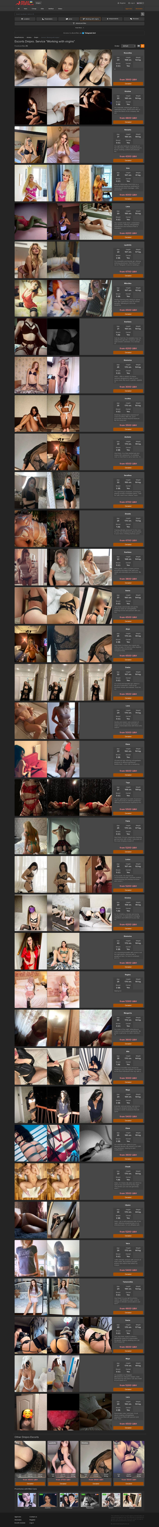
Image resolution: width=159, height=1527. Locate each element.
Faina (128, 821)
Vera (128, 1243)
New (25, 9)
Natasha (127, 130)
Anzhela (127, 437)
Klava (128, 744)
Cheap (34, 9)
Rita (17, 1443)
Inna (127, 168)
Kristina (128, 91)
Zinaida (128, 514)
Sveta (127, 591)
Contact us (33, 1517)
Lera (128, 1397)
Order (117, 46)
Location (27, 19)
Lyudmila (127, 245)
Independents (113, 19)
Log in (133, 3)
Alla (127, 1051)
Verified (51, 9)
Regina (128, 975)
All (18, 9)
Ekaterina (128, 360)
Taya (128, 783)
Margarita (128, 1013)
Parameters (48, 19)
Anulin (116, 1443)
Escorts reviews (20, 1523)
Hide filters (78, 28)
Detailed (128, 84)
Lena (128, 207)
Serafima (127, 475)
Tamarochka (128, 1282)
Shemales (139, 9)
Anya (128, 629)
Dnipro (38, 3)
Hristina (85, 1443)
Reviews (136, 19)
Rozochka (128, 53)
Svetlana (127, 322)
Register (123, 3)
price (70, 19)
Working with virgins (92, 19)
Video (60, 9)
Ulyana (127, 1205)
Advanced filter (80, 23)
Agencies (129, 9)
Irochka (128, 399)
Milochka (127, 283)
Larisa (127, 859)
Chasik (127, 1167)
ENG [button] (140, 3)
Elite (42, 9)
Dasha (127, 667)
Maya (128, 1090)
